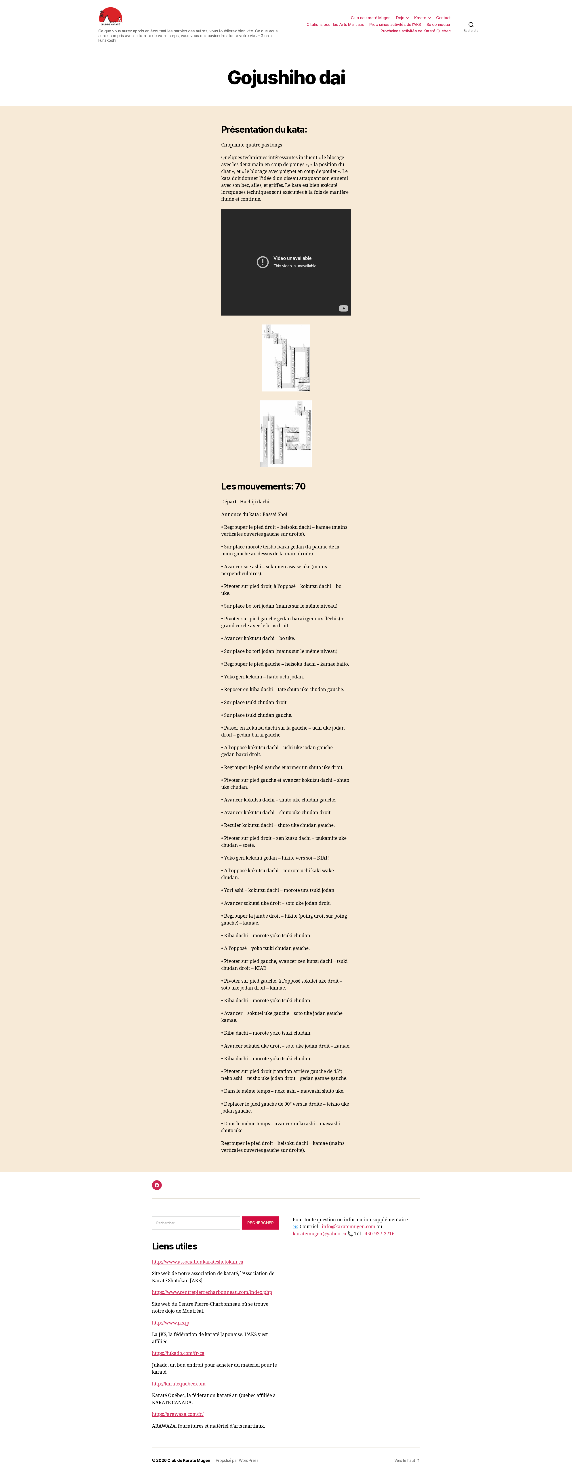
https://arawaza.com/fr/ (178, 1414)
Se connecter (439, 24)
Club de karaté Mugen (370, 17)
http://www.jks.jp (170, 1323)
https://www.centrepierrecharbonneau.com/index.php (212, 1292)
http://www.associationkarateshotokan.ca (197, 1262)
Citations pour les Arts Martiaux (335, 24)
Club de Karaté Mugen (188, 1460)
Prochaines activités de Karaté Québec (416, 31)
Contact (443, 17)
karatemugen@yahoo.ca (319, 1234)
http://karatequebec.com (179, 1384)
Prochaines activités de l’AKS (395, 24)
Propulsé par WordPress (237, 1460)
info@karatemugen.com (348, 1227)
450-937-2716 (380, 1234)
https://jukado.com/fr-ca (178, 1353)
